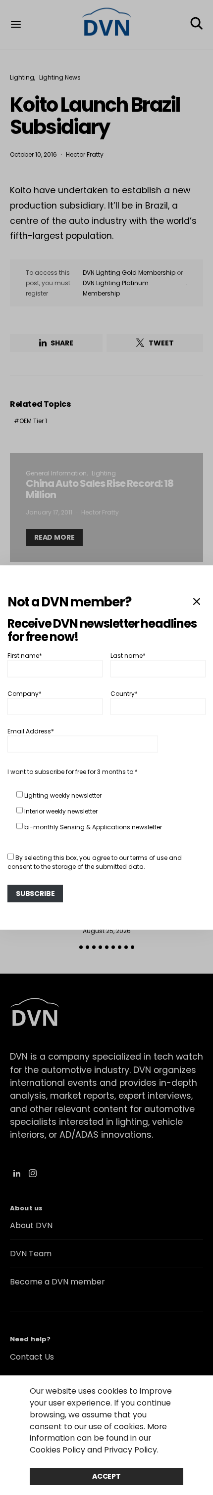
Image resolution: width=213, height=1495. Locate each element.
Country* (124, 693)
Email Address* (30, 731)
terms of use (148, 858)
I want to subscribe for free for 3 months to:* (72, 772)
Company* (24, 693)
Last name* (128, 655)
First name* (24, 655)
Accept (106, 1476)
